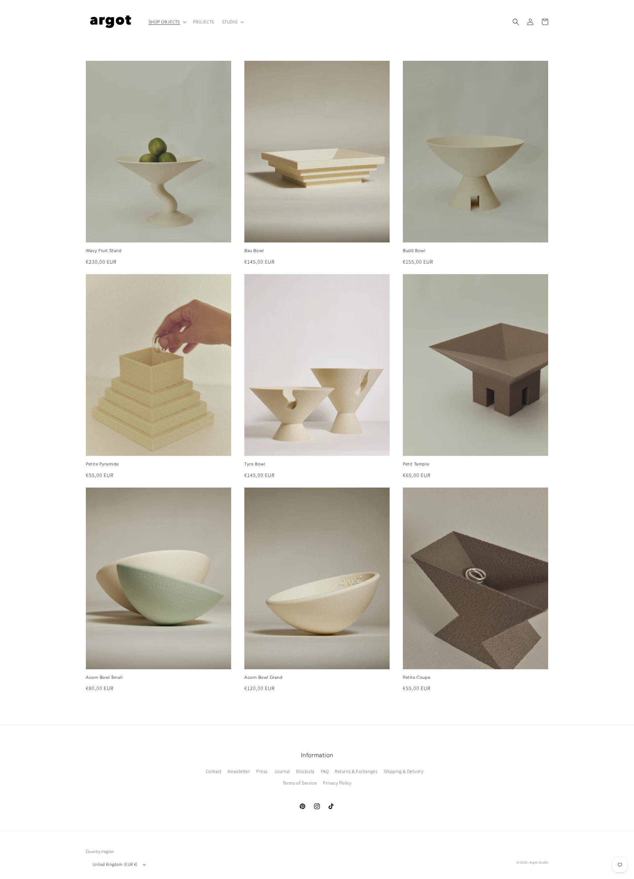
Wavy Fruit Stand (104, 250)
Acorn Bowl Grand (263, 677)
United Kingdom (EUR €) (115, 864)
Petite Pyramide (102, 463)
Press (262, 771)
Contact (214, 771)
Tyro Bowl (254, 463)
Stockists (305, 771)
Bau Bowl (254, 250)
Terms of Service (300, 783)
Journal (282, 771)
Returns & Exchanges (356, 771)
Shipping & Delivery (403, 771)
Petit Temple (416, 463)
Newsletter (239, 771)
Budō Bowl (414, 250)
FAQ (325, 771)
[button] (167, 22)
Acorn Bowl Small (104, 677)
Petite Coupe (416, 677)
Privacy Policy (337, 783)
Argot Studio (539, 862)
